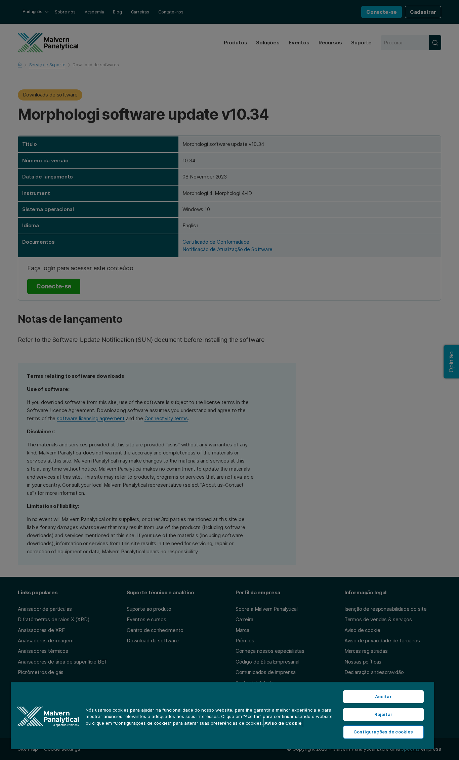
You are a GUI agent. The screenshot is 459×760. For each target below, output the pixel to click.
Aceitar (383, 696)
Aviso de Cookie (283, 723)
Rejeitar (383, 714)
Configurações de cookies (383, 731)
